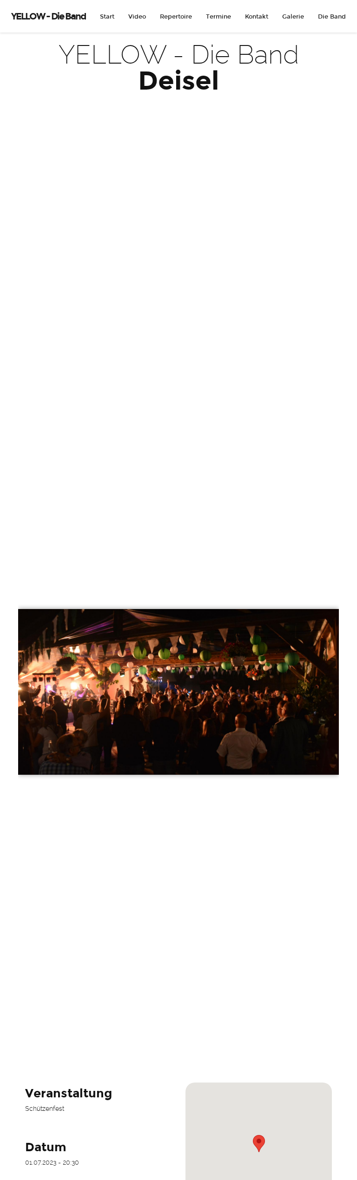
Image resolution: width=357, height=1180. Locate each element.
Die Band (332, 16)
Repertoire (176, 16)
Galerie (293, 16)
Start (107, 16)
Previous (32, 590)
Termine (218, 16)
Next (325, 590)
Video (137, 16)
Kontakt (256, 16)
